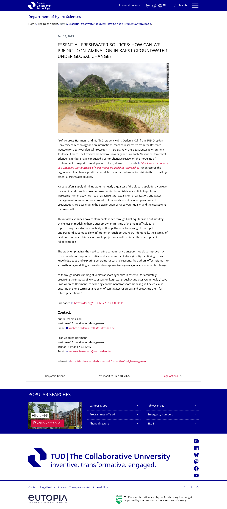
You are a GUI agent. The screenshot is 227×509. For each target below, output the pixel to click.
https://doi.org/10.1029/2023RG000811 (99, 303)
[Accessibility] (154, 5)
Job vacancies (156, 406)
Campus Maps (98, 406)
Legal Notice (47, 487)
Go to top (189, 487)
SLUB (151, 424)
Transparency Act (79, 487)
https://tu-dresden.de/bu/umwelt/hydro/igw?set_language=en (108, 361)
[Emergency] (148, 5)
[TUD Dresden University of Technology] (39, 6)
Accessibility (100, 487)
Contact (33, 487)
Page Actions (170, 376)
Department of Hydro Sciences (54, 17)
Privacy (62, 487)
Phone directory (99, 424)
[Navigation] (195, 5)
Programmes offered (102, 414)
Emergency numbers (160, 414)
